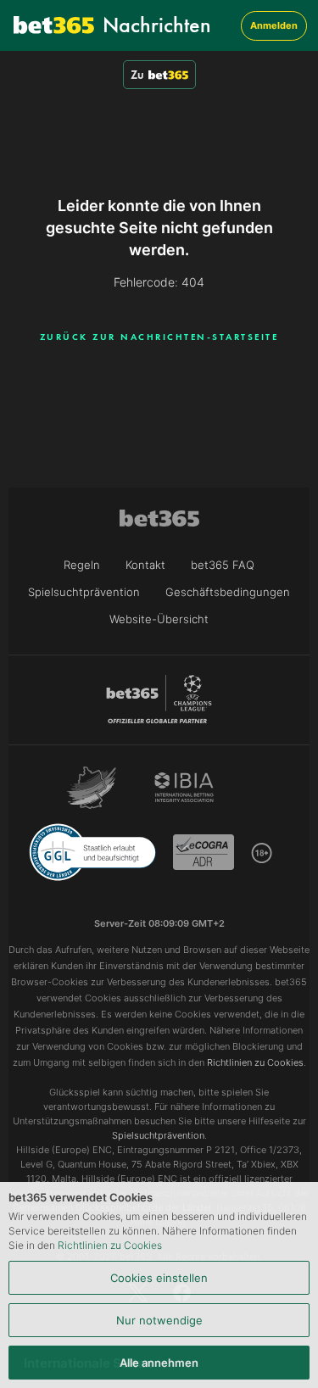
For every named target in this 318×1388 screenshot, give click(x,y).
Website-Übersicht (159, 619)
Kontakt (145, 564)
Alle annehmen (159, 1362)
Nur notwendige (159, 1320)
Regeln (82, 564)
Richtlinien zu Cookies (110, 1245)
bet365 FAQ (222, 564)
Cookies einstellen (159, 1278)
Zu (137, 74)
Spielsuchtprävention (84, 592)
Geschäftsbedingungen (227, 592)
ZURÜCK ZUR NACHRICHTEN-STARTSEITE (159, 337)
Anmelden (274, 25)
